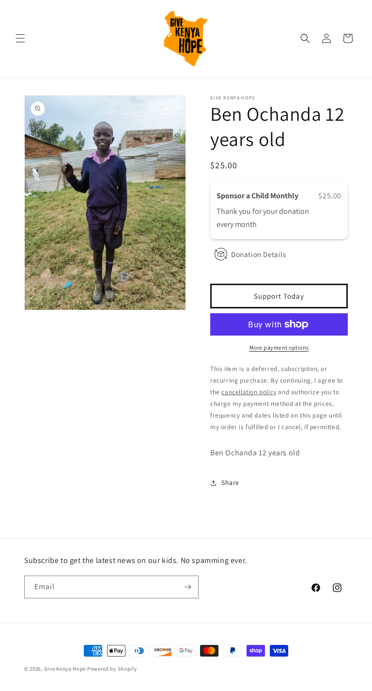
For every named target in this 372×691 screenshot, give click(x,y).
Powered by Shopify (112, 668)
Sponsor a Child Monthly (258, 196)
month (246, 224)
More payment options (279, 347)
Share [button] (230, 482)
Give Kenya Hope (65, 668)
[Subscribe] (187, 587)
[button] (20, 38)
